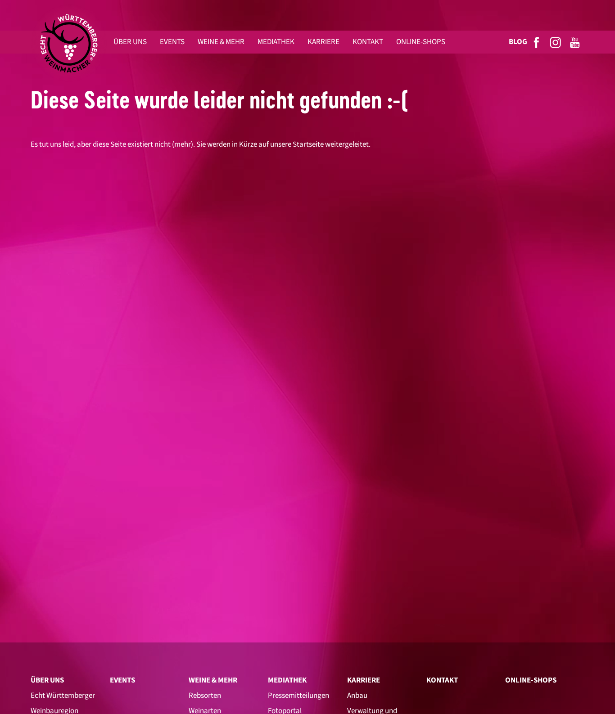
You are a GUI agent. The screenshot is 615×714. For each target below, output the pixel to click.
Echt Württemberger (63, 695)
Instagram (555, 42)
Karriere (363, 680)
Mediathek (287, 680)
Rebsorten (205, 695)
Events (122, 680)
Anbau (357, 695)
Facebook (537, 42)
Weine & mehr (213, 680)
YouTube (575, 42)
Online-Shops (530, 680)
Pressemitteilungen (298, 695)
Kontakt (442, 680)
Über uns (47, 680)
